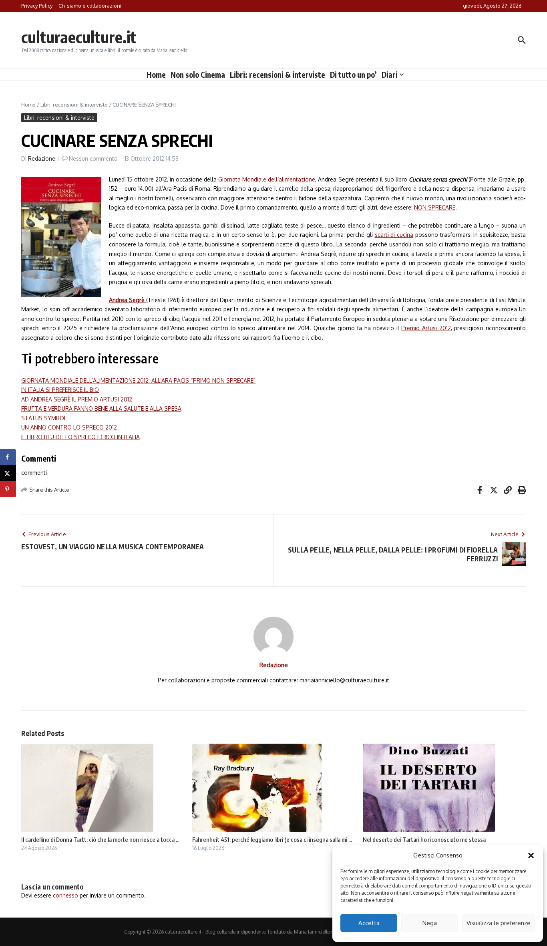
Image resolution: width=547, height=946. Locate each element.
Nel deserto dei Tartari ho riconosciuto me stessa (424, 839)
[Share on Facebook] (8, 457)
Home (156, 74)
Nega (429, 923)
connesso (65, 895)
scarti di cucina (394, 234)
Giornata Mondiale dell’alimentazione (266, 179)
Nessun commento (93, 158)
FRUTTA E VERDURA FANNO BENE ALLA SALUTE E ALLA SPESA (101, 408)
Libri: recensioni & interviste (277, 74)
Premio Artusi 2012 (425, 328)
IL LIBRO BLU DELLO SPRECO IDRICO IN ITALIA (80, 437)
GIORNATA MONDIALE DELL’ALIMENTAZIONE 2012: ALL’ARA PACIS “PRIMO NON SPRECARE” (138, 380)
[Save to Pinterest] (8, 489)
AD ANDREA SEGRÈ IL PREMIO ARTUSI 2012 (76, 399)
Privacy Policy (36, 5)
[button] (531, 855)
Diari (390, 74)
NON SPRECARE (434, 207)
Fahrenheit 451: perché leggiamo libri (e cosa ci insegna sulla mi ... (272, 839)
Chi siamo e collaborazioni (89, 5)
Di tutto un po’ (353, 74)
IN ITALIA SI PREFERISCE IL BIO (60, 389)
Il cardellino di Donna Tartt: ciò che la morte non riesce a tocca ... (100, 839)
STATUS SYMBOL (44, 418)
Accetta (369, 923)
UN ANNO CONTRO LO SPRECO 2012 (69, 427)
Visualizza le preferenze (499, 923)
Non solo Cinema (198, 74)
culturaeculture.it (78, 37)
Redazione (41, 158)
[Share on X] (8, 473)
